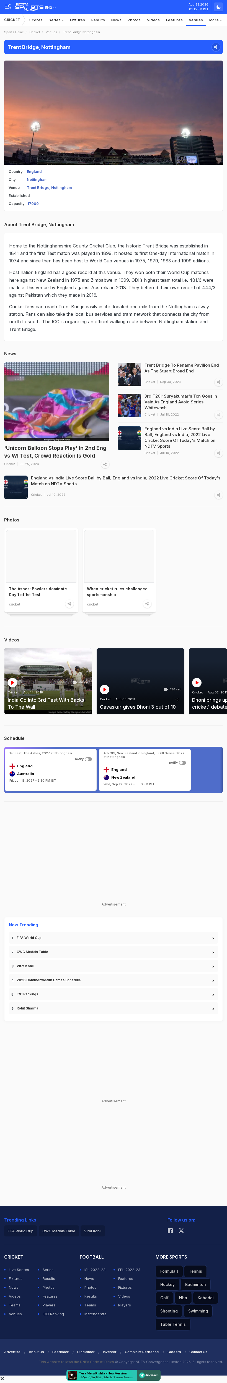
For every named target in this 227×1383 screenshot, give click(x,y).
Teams (14, 1305)
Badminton (195, 1284)
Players (49, 1305)
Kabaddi (206, 1297)
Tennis (195, 1271)
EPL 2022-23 (129, 1269)
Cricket (12, 20)
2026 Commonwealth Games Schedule (49, 980)
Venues (196, 20)
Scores (36, 20)
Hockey (167, 1284)
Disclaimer (86, 1352)
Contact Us (198, 1352)
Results (98, 20)
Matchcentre (95, 1314)
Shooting (169, 1311)
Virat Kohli (25, 966)
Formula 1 (169, 1271)
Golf (164, 1297)
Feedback (60, 1352)
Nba (183, 1297)
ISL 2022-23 (94, 1269)
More (214, 20)
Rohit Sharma (27, 1008)
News (116, 20)
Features (174, 20)
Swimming (198, 1311)
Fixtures (77, 20)
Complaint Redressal (142, 1352)
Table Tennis (173, 1324)
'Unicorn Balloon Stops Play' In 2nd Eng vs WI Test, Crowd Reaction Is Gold (55, 452)
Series (55, 20)
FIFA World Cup (29, 938)
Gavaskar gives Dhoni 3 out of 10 (138, 707)
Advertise (12, 1352)
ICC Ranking (53, 1314)
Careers (174, 1352)
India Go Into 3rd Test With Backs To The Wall (46, 703)
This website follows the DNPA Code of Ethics (77, 1362)
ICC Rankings (27, 994)
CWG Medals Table (32, 952)
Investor (110, 1352)
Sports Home (14, 32)
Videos (153, 20)
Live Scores (19, 1269)
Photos (134, 20)
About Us (36, 1352)
